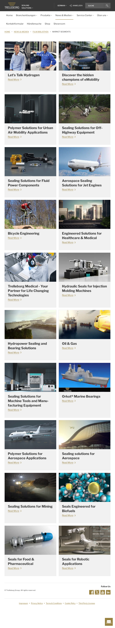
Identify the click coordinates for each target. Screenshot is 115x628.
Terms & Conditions (54, 603)
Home (7, 32)
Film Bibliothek (41, 32)
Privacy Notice (37, 603)
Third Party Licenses (87, 603)
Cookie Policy (70, 603)
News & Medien (21, 32)
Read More (13, 79)
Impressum (23, 603)
